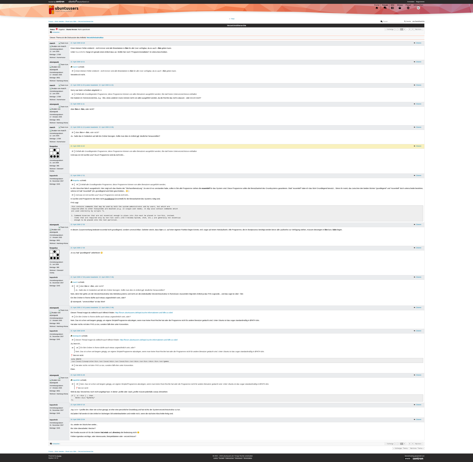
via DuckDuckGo (418, 21)
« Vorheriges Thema (400, 448)
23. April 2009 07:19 (78, 405)
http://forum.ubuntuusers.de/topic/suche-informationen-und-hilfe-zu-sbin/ (144, 313)
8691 (58, 78)
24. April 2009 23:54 (78, 419)
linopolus (54, 146)
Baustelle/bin (81, 52)
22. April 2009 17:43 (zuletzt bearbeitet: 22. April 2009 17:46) (92, 308)
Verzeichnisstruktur (95, 37)
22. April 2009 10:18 (78, 43)
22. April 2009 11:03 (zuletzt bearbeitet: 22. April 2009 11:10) (92, 85)
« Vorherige (390, 29)
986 (58, 166)
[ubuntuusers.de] (64, 10)
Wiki (392, 5)
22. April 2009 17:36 (78, 248)
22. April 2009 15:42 (78, 146)
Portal (376, 5)
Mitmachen (418, 5)
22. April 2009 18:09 (78, 331)
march (52, 43)
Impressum (238, 458)
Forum (385, 5)
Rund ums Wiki (71, 22)
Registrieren (420, 2)
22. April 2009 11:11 (77, 104)
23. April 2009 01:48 (78, 375)
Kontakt (221, 458)
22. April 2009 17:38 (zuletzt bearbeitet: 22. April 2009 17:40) (92, 277)
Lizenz (215, 458)
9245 (58, 184)
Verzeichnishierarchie (85, 22)
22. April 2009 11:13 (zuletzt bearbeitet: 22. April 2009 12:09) (92, 127)
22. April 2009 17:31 (78, 175)
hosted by (52, 2)
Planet (408, 5)
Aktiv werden (59, 22)
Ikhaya (400, 5)
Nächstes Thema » (417, 448)
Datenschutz (229, 458)
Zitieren (418, 43)
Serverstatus (248, 458)
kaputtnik (54, 175)
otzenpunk (54, 62)
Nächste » (418, 29)
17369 (59, 55)
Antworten (55, 32)
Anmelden (410, 2)
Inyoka (59, 456)
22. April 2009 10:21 (78, 62)
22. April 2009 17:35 (78, 225)
